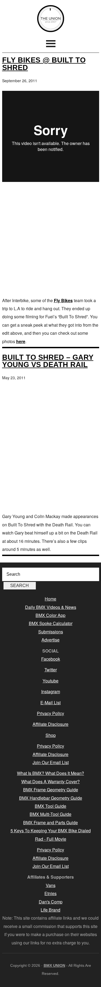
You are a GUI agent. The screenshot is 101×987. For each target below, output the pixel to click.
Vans (50, 885)
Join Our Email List (51, 762)
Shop (51, 735)
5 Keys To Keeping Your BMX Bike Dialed (51, 830)
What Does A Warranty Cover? (50, 781)
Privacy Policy (50, 713)
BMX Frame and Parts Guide (50, 822)
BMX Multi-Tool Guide (50, 814)
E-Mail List (50, 702)
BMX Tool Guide (50, 806)
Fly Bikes (63, 300)
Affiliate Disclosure (50, 724)
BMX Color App (50, 615)
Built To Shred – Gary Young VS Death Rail (47, 361)
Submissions (50, 632)
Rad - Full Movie (50, 839)
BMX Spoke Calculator (50, 623)
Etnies (50, 893)
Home (50, 599)
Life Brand (50, 910)
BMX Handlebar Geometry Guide (50, 798)
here (20, 341)
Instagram (50, 691)
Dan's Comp (50, 902)
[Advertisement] (50, 240)
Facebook (50, 659)
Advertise (50, 640)
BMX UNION (50, 18)
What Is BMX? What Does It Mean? (50, 773)
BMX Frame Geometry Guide (50, 789)
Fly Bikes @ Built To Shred (44, 63)
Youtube (50, 681)
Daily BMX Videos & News (50, 607)
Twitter (50, 670)
